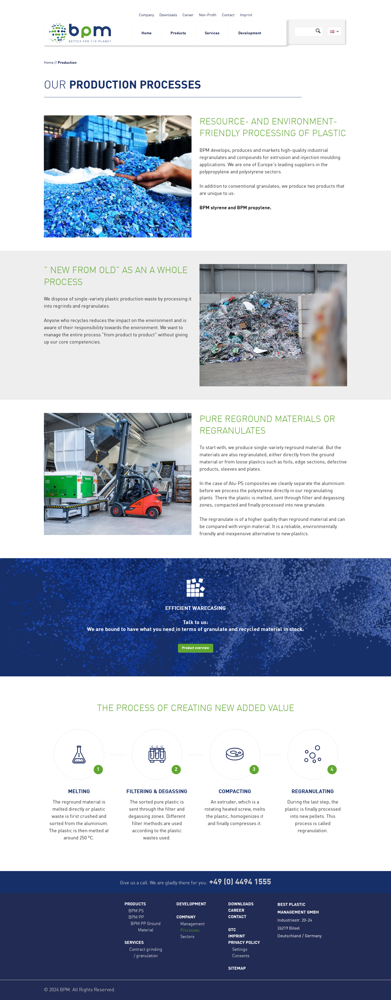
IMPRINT (236, 936)
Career (188, 15)
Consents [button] (240, 955)
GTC (232, 930)
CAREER (236, 911)
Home (147, 33)
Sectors (187, 936)
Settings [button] (239, 949)
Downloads (168, 15)
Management (192, 923)
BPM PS (136, 910)
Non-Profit (208, 15)
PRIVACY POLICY (244, 943)
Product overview (195, 648)
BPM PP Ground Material (146, 926)
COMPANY (186, 917)
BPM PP (136, 917)
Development (249, 33)
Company (146, 15)
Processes (189, 930)
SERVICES (134, 943)
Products (178, 33)
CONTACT (237, 917)
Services (212, 33)
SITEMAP (237, 968)
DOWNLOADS (240, 904)
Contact (228, 15)
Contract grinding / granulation (145, 952)
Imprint (246, 15)
